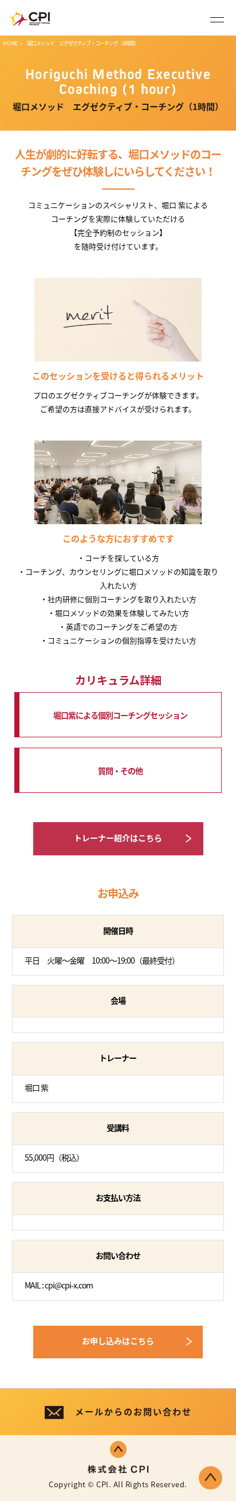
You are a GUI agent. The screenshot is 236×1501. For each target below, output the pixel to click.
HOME (10, 43)
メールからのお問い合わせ (133, 1411)
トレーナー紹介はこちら (118, 837)
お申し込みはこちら (118, 1340)
